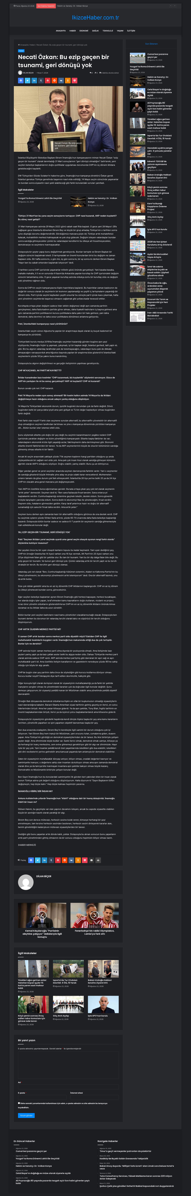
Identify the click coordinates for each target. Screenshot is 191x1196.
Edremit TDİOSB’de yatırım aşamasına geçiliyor (157, 164)
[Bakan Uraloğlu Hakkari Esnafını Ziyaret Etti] (103, 968)
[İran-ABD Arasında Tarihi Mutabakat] (137, 316)
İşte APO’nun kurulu (98, 1015)
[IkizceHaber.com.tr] (95, 17)
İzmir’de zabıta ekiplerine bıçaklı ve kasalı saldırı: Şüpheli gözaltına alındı (158, 271)
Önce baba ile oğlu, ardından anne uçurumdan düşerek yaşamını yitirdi (157, 287)
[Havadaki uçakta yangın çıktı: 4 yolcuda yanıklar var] (137, 152)
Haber (72, 31)
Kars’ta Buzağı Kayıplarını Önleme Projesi (157, 206)
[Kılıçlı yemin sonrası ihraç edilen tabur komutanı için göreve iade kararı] (33, 1004)
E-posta (22, 1093)
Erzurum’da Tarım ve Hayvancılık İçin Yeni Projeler (157, 302)
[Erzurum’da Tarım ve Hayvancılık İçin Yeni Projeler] (137, 303)
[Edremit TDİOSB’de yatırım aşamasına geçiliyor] (137, 165)
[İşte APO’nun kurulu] (103, 1004)
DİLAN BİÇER (28, 73)
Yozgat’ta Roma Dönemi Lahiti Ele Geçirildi (40, 198)
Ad (20, 1082)
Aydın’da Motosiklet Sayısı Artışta (157, 256)
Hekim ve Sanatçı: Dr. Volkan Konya (158, 78)
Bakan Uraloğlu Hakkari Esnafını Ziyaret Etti (100, 981)
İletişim (131, 31)
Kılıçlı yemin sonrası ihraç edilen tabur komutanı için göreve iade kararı (31, 1018)
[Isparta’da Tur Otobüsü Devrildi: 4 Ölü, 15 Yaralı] (68, 968)
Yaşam (120, 31)
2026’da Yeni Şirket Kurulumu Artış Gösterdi (159, 243)
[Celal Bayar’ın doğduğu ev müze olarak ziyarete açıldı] (137, 93)
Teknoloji (108, 31)
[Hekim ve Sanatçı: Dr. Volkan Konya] (78, 201)
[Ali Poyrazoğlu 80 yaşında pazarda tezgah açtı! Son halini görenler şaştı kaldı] (137, 106)
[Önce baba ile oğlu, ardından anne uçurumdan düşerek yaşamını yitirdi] (137, 287)
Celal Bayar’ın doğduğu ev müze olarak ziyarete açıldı (80, 6)
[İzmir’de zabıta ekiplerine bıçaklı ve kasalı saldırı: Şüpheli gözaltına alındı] (137, 270)
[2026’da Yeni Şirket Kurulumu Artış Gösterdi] (137, 245)
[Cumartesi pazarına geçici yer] (137, 58)
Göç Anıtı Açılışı (61, 1015)
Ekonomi (84, 31)
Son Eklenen (151, 43)
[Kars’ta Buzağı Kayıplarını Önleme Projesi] (137, 207)
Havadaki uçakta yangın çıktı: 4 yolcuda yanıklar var (159, 151)
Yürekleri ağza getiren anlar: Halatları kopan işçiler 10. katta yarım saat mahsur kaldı (32, 984)
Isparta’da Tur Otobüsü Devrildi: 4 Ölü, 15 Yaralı (65, 981)
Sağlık (95, 31)
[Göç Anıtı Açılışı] (68, 1004)
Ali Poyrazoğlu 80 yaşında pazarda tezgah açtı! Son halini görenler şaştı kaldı (160, 107)
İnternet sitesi (76, 1093)
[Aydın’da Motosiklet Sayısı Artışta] (137, 258)
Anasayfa (61, 31)
